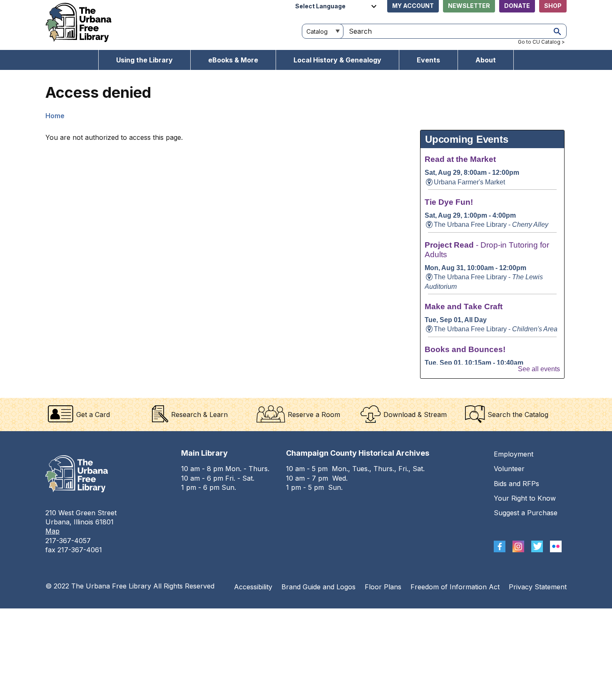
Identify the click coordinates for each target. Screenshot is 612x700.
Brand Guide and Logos (318, 587)
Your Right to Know (525, 498)
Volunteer (509, 468)
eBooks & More (233, 60)
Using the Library (144, 60)
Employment (513, 454)
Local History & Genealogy (337, 60)
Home (55, 116)
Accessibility (253, 587)
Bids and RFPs (516, 483)
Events (428, 60)
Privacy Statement (538, 587)
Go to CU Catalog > (541, 42)
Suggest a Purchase (525, 513)
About (485, 60)
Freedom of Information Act (455, 587)
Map (52, 531)
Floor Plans (383, 587)
